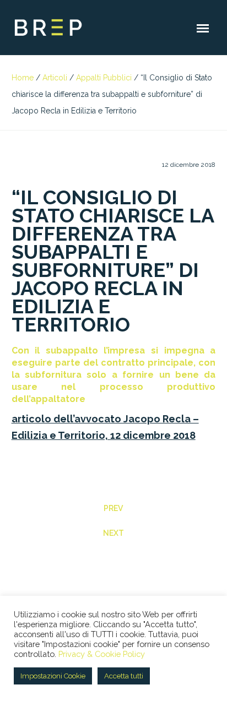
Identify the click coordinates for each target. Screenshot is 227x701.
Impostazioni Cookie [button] (52, 676)
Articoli (54, 77)
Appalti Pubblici (104, 77)
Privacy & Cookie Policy (101, 654)
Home (23, 77)
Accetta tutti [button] (123, 676)
